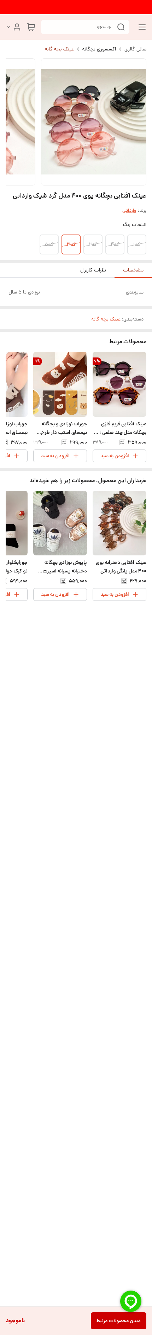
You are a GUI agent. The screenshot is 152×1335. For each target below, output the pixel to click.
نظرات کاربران (93, 270)
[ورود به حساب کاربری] (13, 27)
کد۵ (49, 244)
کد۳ (71, 244)
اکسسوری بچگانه (99, 49)
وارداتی (129, 210)
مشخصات (133, 270)
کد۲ (93, 244)
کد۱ (136, 244)
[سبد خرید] (31, 27)
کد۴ (115, 244)
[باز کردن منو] (140, 27)
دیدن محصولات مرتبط (119, 1320)
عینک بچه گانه (59, 49)
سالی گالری (135, 49)
